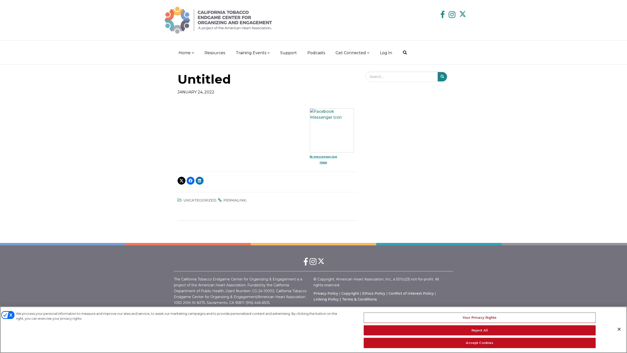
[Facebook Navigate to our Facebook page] (442, 15)
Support (288, 52)
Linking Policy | (328, 299)
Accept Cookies (479, 343)
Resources (215, 52)
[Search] (405, 53)
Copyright (350, 293)
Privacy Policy (326, 293)
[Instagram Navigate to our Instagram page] (452, 15)
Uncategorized (199, 200)
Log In (386, 52)
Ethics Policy (373, 293)
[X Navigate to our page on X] (462, 15)
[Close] (619, 329)
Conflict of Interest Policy (411, 293)
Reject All (479, 330)
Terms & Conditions (359, 299)
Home (185, 52)
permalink (234, 200)
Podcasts (316, 52)
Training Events (251, 52)
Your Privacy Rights (479, 317)
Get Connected (351, 52)
